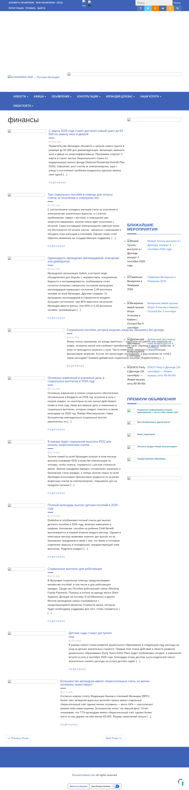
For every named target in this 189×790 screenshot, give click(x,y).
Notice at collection (78, 786)
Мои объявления (45, 2)
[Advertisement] (94, 39)
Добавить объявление (21, 2)
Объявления (61, 96)
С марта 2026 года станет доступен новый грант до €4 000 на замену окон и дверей (86, 132)
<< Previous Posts (17, 738)
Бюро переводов (146, 434)
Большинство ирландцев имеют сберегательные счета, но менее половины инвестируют (105, 682)
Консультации (88, 96)
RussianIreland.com (83, 775)
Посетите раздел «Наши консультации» (157, 446)
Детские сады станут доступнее (90, 633)
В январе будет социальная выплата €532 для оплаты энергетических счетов (79, 443)
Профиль (30, 8)
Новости (19, 96)
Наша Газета (22, 105)
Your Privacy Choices (100, 786)
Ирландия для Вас (119, 96)
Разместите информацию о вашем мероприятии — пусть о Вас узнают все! (157, 411)
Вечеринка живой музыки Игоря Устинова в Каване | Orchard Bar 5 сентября (163, 307)
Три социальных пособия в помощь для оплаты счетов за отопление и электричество (80, 196)
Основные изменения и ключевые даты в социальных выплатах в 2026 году (76, 379)
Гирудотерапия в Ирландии (151, 459)
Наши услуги (149, 96)
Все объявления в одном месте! (153, 422)
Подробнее (57, 182)
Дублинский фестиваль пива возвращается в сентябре (161, 343)
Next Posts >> (114, 738)
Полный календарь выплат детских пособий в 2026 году (83, 506)
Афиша (39, 96)
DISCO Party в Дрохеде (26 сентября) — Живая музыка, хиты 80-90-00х (163, 371)
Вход (60, 2)
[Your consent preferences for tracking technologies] (182, 783)
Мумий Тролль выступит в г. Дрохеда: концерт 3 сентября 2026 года (164, 245)
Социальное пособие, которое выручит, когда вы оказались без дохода (115, 329)
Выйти (41, 8)
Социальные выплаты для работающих (75, 568)
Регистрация (16, 8)
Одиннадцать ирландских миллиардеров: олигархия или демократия (83, 259)
